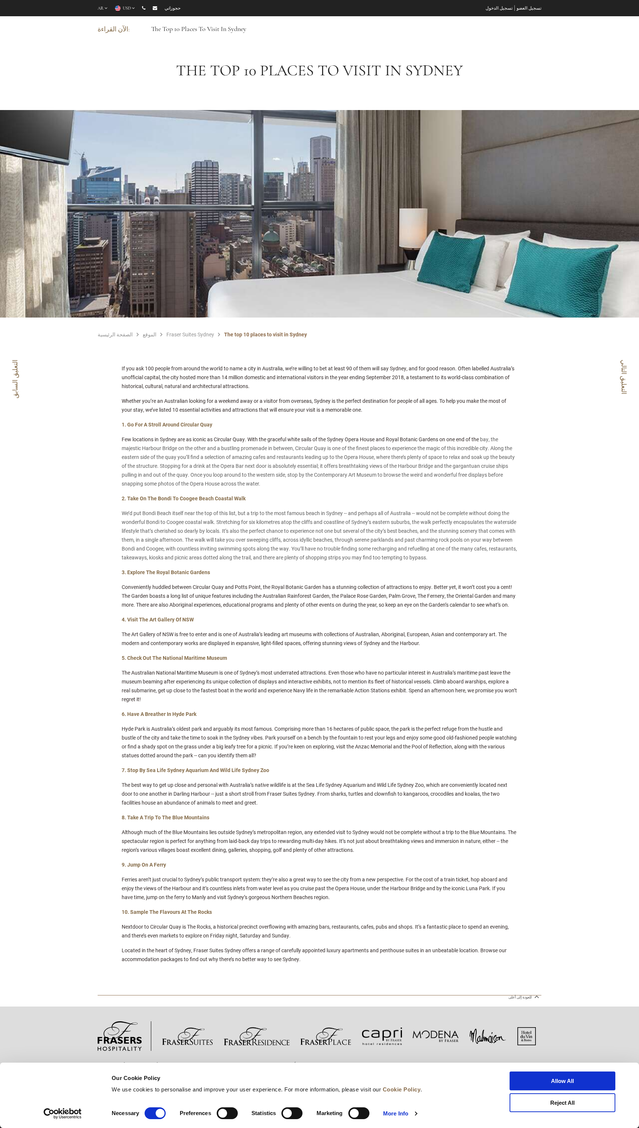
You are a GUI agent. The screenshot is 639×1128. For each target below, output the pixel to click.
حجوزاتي (172, 8)
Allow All (562, 1081)
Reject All (562, 1103)
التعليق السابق (14, 379)
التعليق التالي (624, 377)
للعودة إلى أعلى (520, 997)
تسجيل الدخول (499, 8)
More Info (395, 1113)
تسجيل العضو (529, 8)
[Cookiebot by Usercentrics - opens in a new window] (62, 1113)
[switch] (227, 1113)
